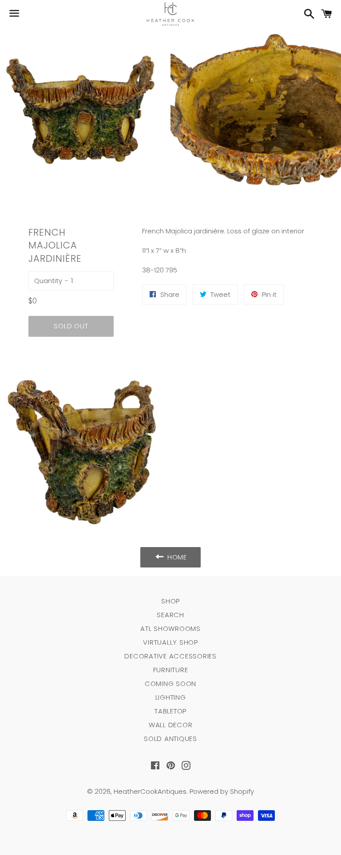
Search (170, 614)
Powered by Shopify (222, 791)
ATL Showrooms (170, 628)
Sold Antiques (170, 738)
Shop (170, 601)
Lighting (170, 697)
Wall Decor (171, 724)
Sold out (71, 326)
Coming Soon (170, 683)
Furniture (170, 669)
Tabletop (170, 711)
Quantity (48, 280)
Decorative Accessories (170, 656)
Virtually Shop (170, 642)
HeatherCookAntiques (150, 791)
